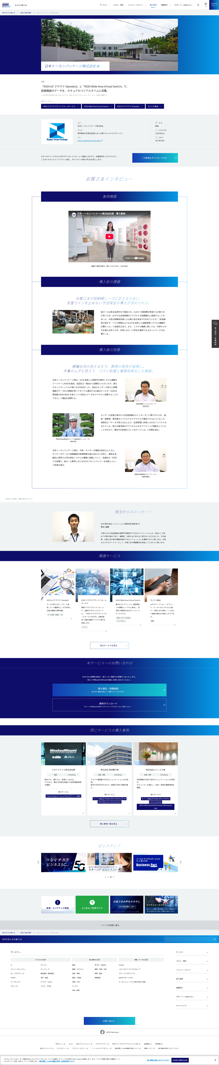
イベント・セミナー (184, 970)
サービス (15, 951)
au (69, 1044)
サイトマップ (181, 1005)
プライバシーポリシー (79, 1048)
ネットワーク (45, 969)
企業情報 (146, 1044)
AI (11, 965)
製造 (73, 965)
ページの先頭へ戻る (110, 925)
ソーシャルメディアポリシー (100, 1048)
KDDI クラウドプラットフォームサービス (59, 106)
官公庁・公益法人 (101, 965)
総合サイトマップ (45, 1048)
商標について (148, 1048)
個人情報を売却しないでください (158, 1060)
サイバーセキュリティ (18, 969)
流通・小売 (76, 982)
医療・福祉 (98, 973)
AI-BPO (13, 978)
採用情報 (158, 1044)
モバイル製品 (153, 106)
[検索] (215, 939)
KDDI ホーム (59, 1044)
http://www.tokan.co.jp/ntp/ (89, 140)
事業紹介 (179, 987)
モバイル (44, 965)
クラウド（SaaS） (47, 982)
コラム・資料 (181, 961)
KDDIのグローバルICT (126, 978)
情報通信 (98, 978)
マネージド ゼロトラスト (127, 973)
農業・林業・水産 (101, 969)
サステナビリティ (101, 1044)
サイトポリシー (61, 1048)
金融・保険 (76, 973)
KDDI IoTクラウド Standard (128, 106)
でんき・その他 (46, 986)
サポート (185, 996)
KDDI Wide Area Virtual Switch (96, 106)
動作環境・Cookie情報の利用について (127, 1048)
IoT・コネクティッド (17, 973)
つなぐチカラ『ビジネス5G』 (128, 969)
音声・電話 (44, 978)
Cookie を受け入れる (180, 1060)
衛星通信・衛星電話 (47, 973)
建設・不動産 (76, 978)
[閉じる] (215, 1059)
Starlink (121, 965)
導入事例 (179, 979)
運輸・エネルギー (78, 969)
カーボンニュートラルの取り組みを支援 (132, 982)
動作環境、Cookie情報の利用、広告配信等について (57, 1061)
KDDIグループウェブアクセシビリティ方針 (125, 1044)
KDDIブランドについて (83, 1044)
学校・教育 (76, 990)
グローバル (14, 986)
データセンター (16, 982)
